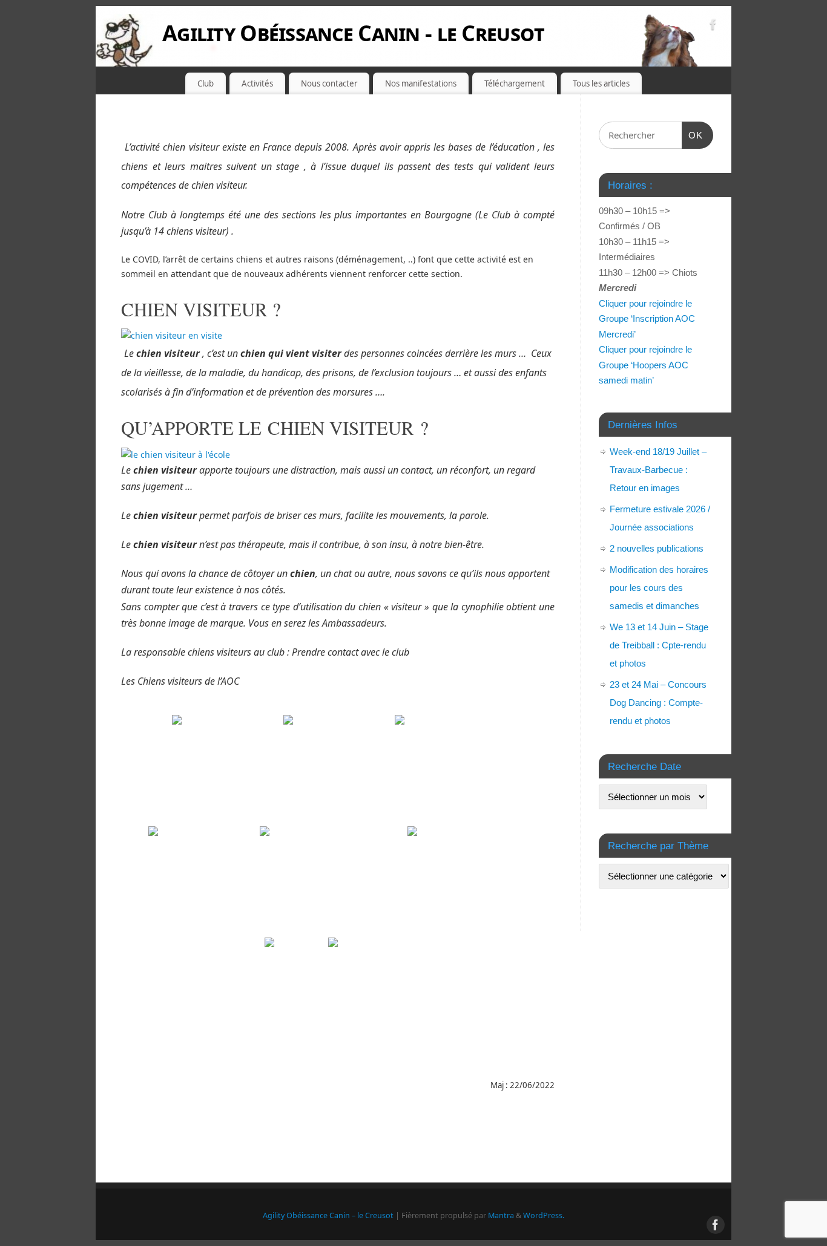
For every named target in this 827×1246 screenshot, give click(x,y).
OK (692, 134)
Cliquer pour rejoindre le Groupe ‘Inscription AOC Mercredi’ (647, 318)
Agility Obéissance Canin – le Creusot (328, 1215)
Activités (257, 83)
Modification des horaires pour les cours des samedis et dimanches (659, 587)
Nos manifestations (420, 83)
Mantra (501, 1215)
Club (205, 83)
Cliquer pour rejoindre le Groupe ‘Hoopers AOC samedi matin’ (645, 364)
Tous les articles (601, 83)
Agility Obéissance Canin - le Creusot (353, 33)
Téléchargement (514, 83)
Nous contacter (329, 83)
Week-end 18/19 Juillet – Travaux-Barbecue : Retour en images (658, 469)
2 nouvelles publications (656, 548)
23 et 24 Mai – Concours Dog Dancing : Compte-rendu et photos (658, 702)
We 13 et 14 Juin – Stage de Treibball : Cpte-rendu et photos (659, 645)
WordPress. (543, 1215)
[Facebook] (713, 26)
